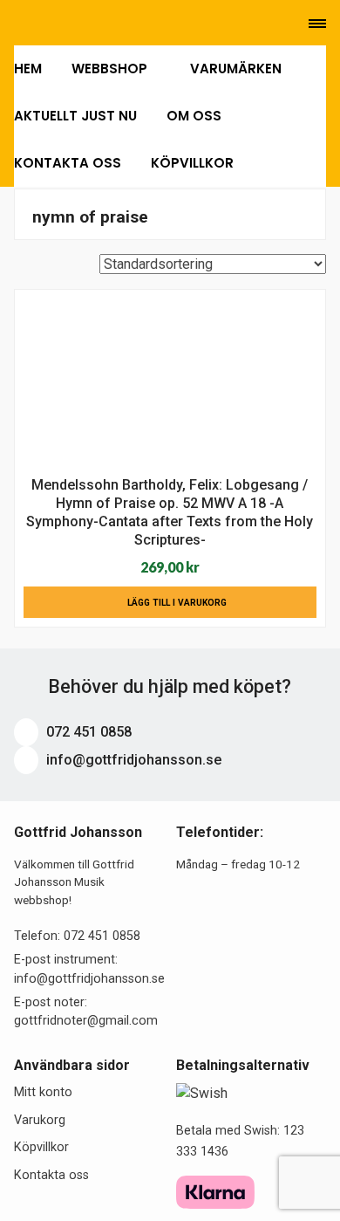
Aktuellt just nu (75, 115)
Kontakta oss (67, 163)
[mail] (43, 24)
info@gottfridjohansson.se (132, 759)
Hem (28, 68)
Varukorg (39, 1120)
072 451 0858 (87, 732)
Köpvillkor (192, 163)
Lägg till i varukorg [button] (177, 602)
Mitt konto (43, 1092)
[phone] (16, 24)
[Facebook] (67, 24)
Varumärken (236, 68)
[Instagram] (91, 24)
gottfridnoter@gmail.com (86, 1020)
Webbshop (111, 68)
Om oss (194, 115)
